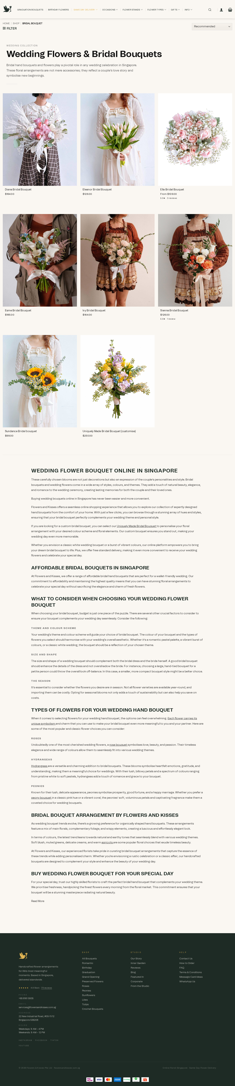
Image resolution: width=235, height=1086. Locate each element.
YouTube (24, 1046)
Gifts (174, 10)
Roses (85, 986)
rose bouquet (118, 744)
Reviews (135, 968)
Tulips (85, 1004)
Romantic (87, 963)
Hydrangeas (39, 766)
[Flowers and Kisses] (7, 9)
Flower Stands (131, 10)
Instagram (25, 1040)
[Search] (209, 10)
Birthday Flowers (58, 10)
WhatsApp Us (187, 981)
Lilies (85, 1000)
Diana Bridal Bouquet (18, 189)
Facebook (41, 1040)
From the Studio (140, 986)
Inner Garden (138, 963)
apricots (107, 842)
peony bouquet (41, 797)
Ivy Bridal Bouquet (94, 310)
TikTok (54, 1040)
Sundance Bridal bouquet (21, 431)
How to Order (186, 963)
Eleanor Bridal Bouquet (97, 189)
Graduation (88, 972)
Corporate (137, 981)
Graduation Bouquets (30, 10)
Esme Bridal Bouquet (18, 310)
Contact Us (185, 959)
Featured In (137, 977)
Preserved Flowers (92, 981)
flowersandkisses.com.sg (67, 1068)
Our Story (136, 959)
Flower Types (155, 10)
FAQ (181, 968)
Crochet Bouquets (92, 1009)
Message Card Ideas (191, 977)
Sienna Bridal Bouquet (174, 310)
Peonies (86, 991)
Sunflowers (88, 995)
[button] (230, 10)
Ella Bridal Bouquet (172, 189)
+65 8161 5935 (26, 998)
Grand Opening (91, 977)
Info (187, 10)
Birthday (87, 968)
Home (6, 23)
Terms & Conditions (190, 972)
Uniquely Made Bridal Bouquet (137, 526)
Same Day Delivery (84, 10)
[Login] (221, 10)
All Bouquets (89, 959)
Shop (16, 23)
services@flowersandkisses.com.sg (37, 1007)
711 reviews (46, 988)
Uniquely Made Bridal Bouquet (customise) (109, 431)
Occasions (108, 10)
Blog (133, 972)
